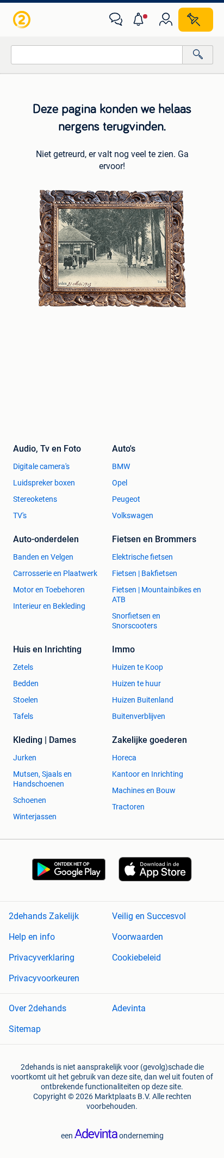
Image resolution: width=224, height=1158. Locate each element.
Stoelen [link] (25, 699)
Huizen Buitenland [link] (142, 699)
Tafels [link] (23, 716)
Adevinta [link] (129, 1008)
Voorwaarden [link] (137, 937)
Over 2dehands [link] (37, 1008)
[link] (23, 20)
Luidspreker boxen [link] (44, 482)
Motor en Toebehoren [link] (49, 589)
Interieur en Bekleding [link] (49, 606)
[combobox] (97, 54)
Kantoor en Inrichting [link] (147, 774)
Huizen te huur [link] (136, 683)
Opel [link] (119, 482)
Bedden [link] (26, 683)
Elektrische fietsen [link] (142, 557)
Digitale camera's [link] (41, 466)
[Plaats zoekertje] (195, 20)
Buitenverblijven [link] (138, 716)
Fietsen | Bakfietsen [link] (144, 573)
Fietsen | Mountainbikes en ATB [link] (156, 594)
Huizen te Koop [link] (137, 667)
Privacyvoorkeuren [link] (44, 978)
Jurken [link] (24, 757)
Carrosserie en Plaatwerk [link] (55, 573)
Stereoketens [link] (35, 499)
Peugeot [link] (126, 499)
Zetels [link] (23, 667)
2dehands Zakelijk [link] (44, 916)
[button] (140, 20)
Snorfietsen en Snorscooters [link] (136, 620)
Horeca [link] (124, 757)
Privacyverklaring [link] (41, 957)
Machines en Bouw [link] (144, 790)
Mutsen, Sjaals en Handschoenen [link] (42, 779)
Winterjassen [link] (35, 816)
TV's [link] (20, 515)
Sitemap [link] (25, 1029)
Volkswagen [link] (132, 515)
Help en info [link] (32, 937)
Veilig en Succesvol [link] (149, 916)
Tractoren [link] (128, 806)
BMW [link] (121, 466)
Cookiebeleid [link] (136, 957)
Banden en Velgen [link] (43, 557)
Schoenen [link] (29, 800)
